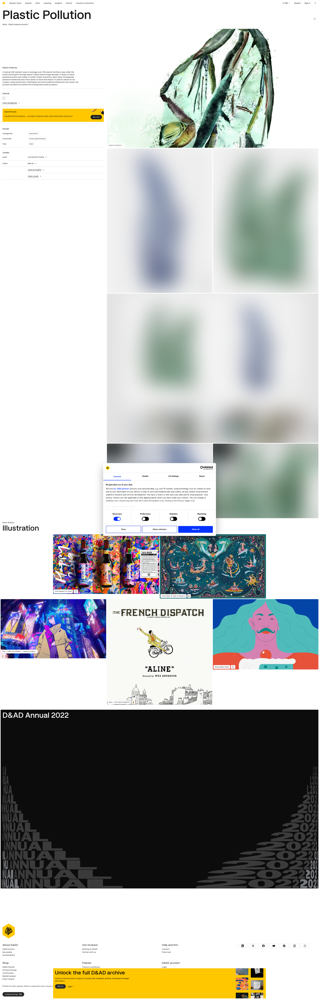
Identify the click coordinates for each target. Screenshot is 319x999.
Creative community (85, 3)
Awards (28, 3)
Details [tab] (145, 476)
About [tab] (202, 476)
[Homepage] (4, 3)
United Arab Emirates (37, 139)
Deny (123, 529)
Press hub (166, 952)
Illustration (33, 133)
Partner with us (89, 952)
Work (37, 3)
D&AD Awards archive (18, 24)
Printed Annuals (10, 970)
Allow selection (159, 529)
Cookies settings (11, 994)
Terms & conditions (91, 967)
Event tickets (9, 979)
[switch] (145, 519)
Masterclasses (9, 976)
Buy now (96, 117)
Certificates (8, 973)
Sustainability (9, 955)
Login (164, 967)
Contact (166, 949)
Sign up (60, 986)
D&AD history (9, 949)
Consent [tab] (117, 476)
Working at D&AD (90, 949)
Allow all (195, 529)
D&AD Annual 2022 (36, 715)
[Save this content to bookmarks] (314, 19)
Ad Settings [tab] (173, 476)
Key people (7, 952)
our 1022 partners (121, 489)
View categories (10, 103)
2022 (31, 144)
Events (69, 3)
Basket (297, 3)
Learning (47, 3)
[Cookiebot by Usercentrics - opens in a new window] (202, 468)
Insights (58, 3)
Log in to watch (115, 145)
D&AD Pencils (9, 967)
